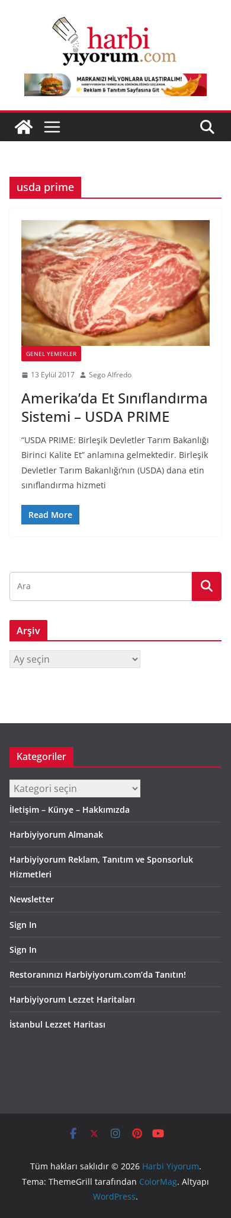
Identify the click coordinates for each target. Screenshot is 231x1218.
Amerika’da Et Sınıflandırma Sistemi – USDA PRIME (114, 407)
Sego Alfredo (110, 375)
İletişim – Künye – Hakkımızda (69, 809)
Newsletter (31, 899)
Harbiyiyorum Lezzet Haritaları (72, 999)
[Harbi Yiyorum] (23, 127)
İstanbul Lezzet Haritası (57, 1024)
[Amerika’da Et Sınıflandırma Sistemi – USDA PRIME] (115, 283)
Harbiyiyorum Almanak (56, 834)
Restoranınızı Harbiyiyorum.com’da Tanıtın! (97, 974)
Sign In (23, 924)
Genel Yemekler (51, 353)
